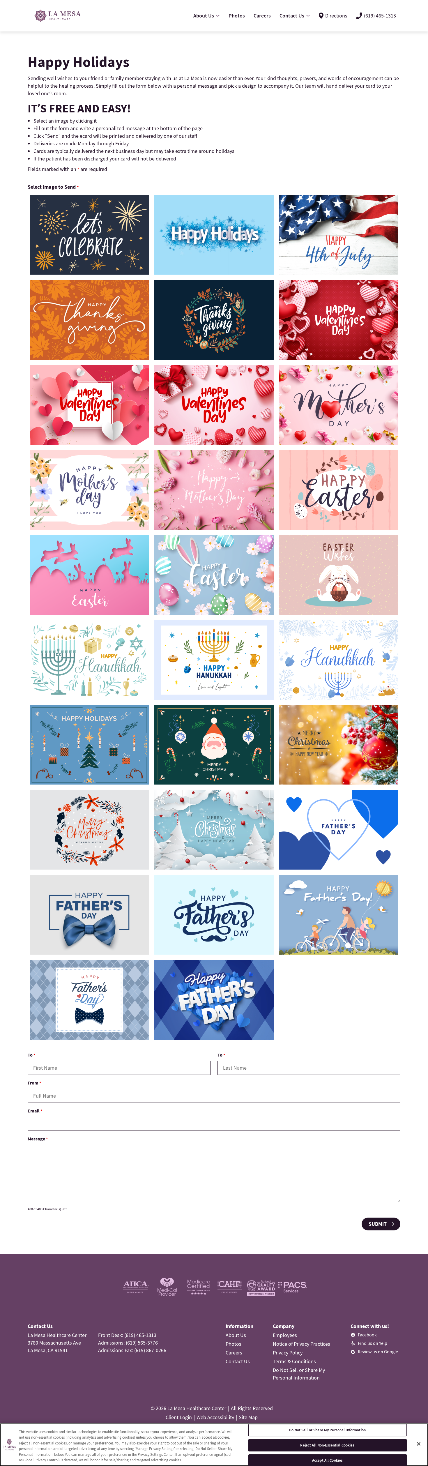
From (34, 1083)
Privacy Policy (288, 1352)
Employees (285, 1335)
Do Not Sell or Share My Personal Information (327, 1430)
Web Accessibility (215, 1417)
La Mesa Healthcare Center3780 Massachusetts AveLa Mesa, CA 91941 (57, 1343)
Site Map (248, 1417)
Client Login (179, 1417)
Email (35, 1111)
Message (38, 1139)
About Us (236, 1335)
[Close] (418, 1443)
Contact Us (238, 1361)
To (31, 1055)
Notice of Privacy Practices (301, 1343)
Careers (234, 1352)
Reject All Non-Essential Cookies (327, 1445)
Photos (233, 1343)
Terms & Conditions (294, 1361)
